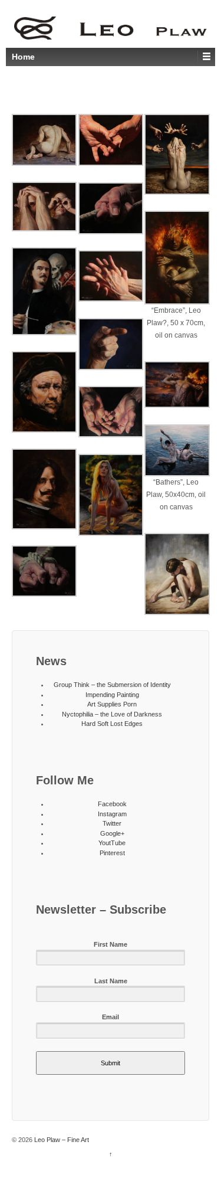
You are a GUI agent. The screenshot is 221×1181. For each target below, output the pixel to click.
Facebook (112, 803)
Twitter (112, 823)
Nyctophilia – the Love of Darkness (112, 714)
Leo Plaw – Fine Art (60, 1139)
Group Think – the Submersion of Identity (112, 684)
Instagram (112, 813)
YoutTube (112, 842)
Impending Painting (112, 694)
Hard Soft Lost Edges (112, 723)
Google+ (112, 833)
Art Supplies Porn (112, 704)
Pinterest (112, 852)
